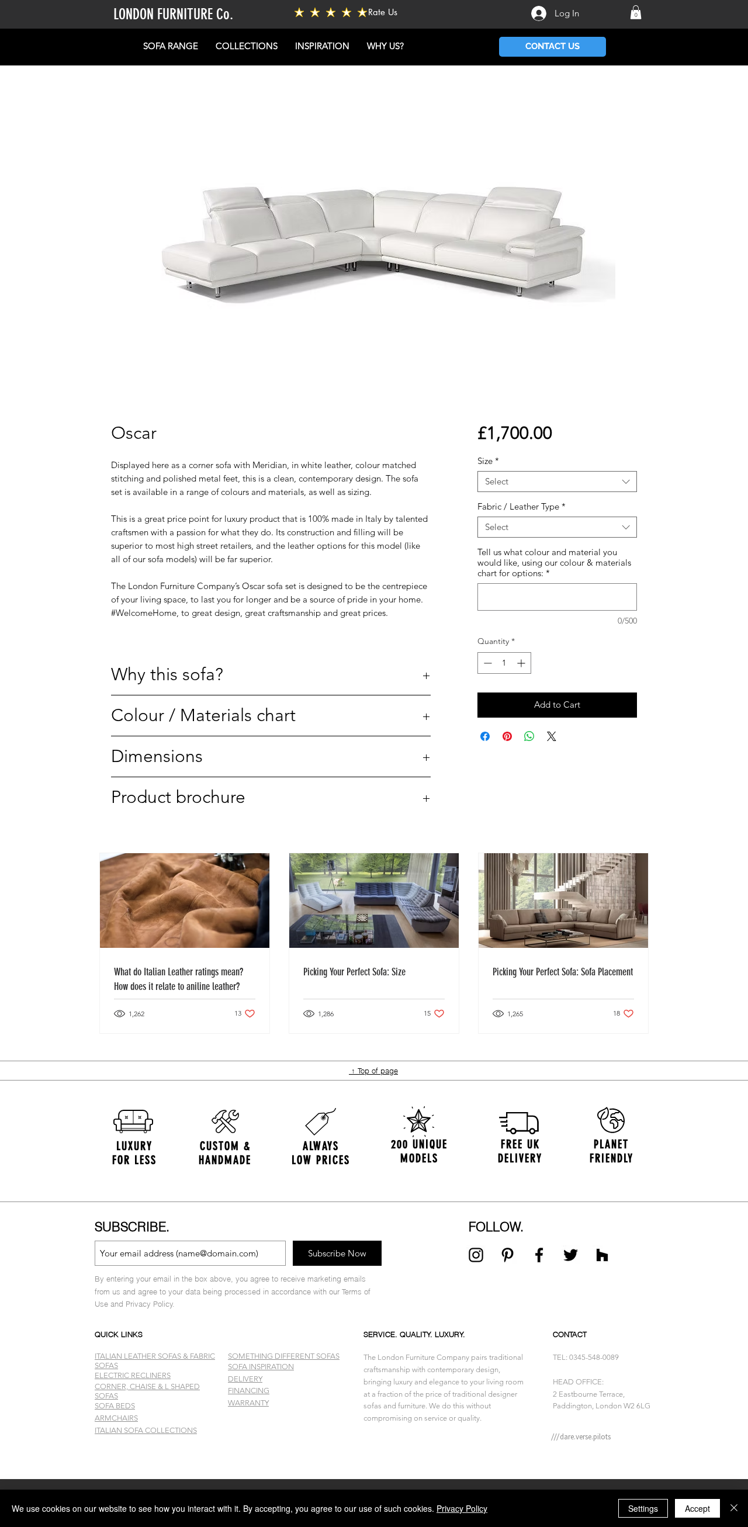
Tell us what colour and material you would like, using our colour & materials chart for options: (554, 563)
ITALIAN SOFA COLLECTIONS (146, 1430)
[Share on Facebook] (485, 736)
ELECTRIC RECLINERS (133, 1375)
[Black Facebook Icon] (539, 1255)
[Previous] (65, 1150)
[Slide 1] (374, 1450)
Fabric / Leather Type (521, 506)
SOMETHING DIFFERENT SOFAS (284, 1356)
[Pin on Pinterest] (507, 736)
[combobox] (557, 481)
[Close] (734, 1508)
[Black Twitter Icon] (570, 1255)
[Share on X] (552, 736)
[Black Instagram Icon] (476, 1255)
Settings (643, 1508)
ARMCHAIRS (116, 1418)
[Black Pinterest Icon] (507, 1255)
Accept (697, 1508)
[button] (636, 12)
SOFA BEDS (115, 1405)
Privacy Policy (462, 1508)
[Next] (682, 1150)
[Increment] (522, 663)
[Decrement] (486, 663)
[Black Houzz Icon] (602, 1255)
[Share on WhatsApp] (529, 736)
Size (488, 461)
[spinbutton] (504, 663)
